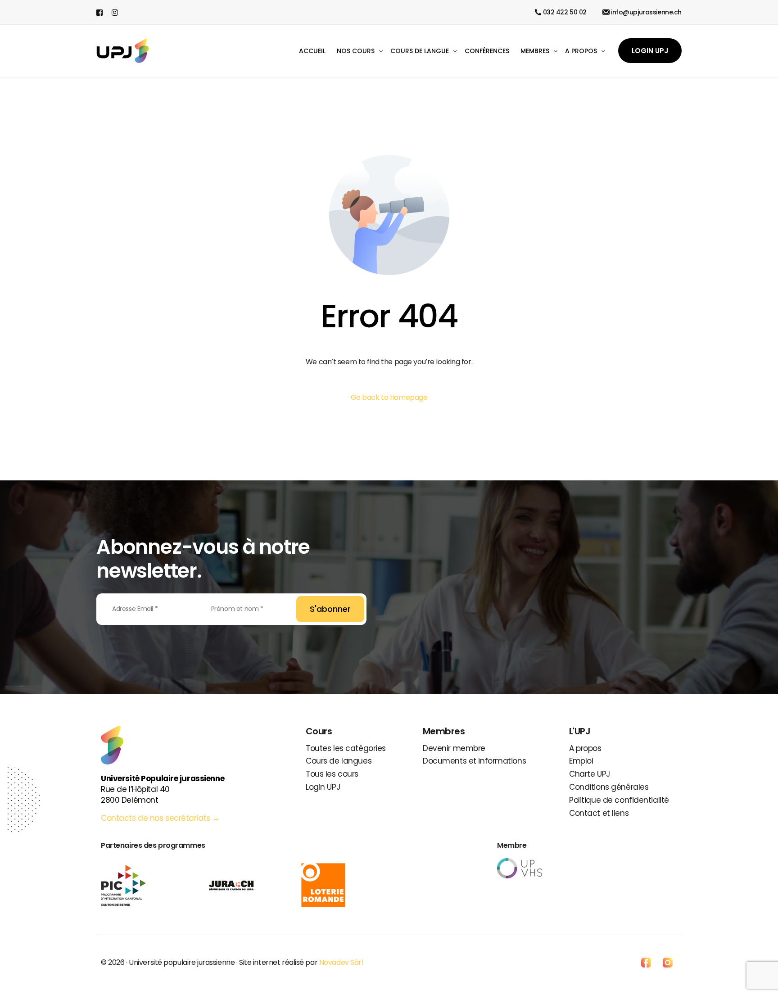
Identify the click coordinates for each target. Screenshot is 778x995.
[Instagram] (114, 12)
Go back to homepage (389, 398)
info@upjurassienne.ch (646, 12)
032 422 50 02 (565, 12)
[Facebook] (101, 12)
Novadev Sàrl (341, 962)
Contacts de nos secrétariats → (161, 818)
